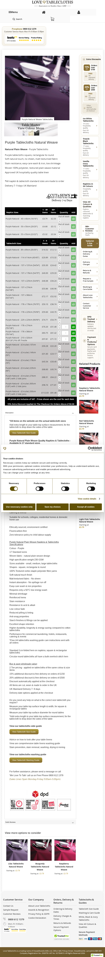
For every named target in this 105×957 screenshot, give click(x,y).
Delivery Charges (86, 263)
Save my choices (53, 507)
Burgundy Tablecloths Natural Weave (40, 866)
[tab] (40, 412)
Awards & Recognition (38, 909)
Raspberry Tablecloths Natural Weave (64, 866)
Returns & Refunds (87, 271)
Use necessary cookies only (19, 507)
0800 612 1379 (29, 29)
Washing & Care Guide (87, 288)
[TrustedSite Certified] (61, 937)
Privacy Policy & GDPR (38, 913)
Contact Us (8, 905)
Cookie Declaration (37, 917)
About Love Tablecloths (87, 296)
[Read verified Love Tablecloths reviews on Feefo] (14, 930)
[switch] (39, 489)
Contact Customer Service (87, 305)
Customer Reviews (12, 913)
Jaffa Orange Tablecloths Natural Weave (88, 390)
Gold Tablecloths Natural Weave (87, 422)
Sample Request (10, 909)
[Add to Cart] (73, 326)
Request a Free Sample (88, 279)
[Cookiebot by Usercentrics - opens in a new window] (90, 449)
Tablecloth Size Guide (90, 243)
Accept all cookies (85, 507)
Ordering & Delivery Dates (87, 253)
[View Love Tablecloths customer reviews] (24, 39)
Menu (14, 12)
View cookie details (87, 499)
